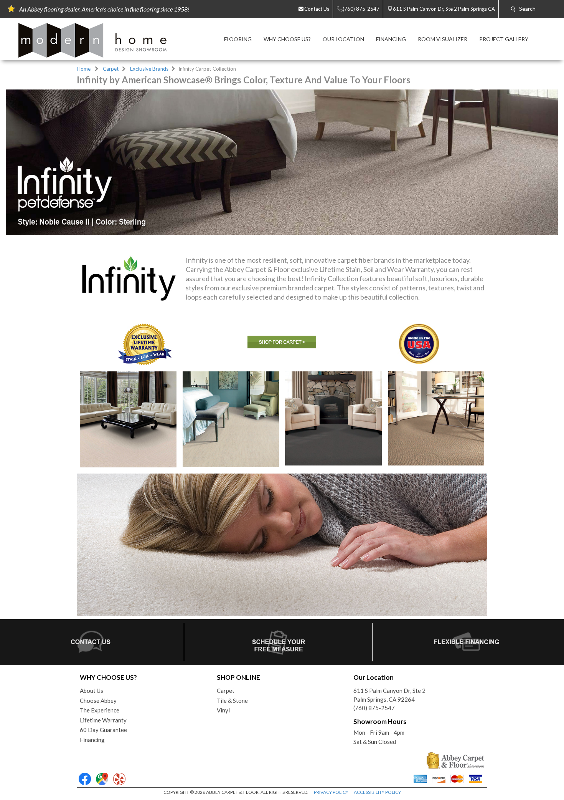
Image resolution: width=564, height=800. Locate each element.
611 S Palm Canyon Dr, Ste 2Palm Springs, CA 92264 (389, 695)
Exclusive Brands (149, 69)
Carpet (111, 69)
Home (84, 69)
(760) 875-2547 (374, 707)
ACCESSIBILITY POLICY (377, 792)
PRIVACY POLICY (331, 792)
